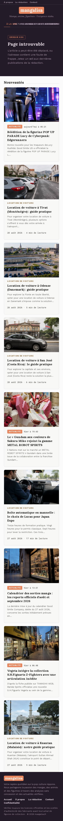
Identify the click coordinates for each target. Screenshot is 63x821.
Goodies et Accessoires (32, 24)
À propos (8, 2)
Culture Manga (15, 24)
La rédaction (21, 2)
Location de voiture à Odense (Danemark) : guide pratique (29, 287)
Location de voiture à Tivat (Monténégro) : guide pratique (29, 209)
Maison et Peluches (56, 24)
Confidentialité (12, 803)
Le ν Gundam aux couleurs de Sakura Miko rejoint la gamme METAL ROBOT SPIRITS (29, 441)
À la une (8, 24)
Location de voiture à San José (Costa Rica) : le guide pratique (29, 362)
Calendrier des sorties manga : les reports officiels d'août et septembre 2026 (30, 597)
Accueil (8, 799)
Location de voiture (48, 24)
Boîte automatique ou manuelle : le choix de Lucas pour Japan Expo (31, 516)
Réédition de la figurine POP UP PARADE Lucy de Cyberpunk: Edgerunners (30, 136)
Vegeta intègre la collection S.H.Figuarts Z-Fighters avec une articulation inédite (31, 675)
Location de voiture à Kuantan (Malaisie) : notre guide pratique (31, 745)
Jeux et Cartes (40, 24)
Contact (33, 2)
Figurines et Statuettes (23, 24)
